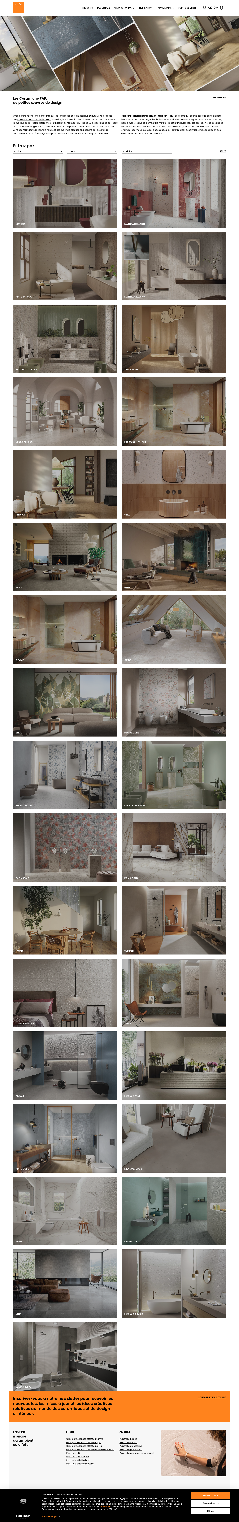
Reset (223, 151)
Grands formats (124, 7)
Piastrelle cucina (128, 1442)
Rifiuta (210, 1511)
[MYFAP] (216, 8)
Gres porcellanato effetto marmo (84, 1439)
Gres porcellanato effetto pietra (84, 1446)
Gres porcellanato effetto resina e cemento (90, 1449)
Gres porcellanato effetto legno (83, 1442)
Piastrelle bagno (128, 1439)
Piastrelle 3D (73, 1453)
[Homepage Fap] (18, 8)
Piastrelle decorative (77, 1456)
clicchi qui (106, 1506)
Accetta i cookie (210, 1495)
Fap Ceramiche (165, 7)
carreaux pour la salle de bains (34, 119)
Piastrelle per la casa (130, 1449)
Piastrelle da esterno (130, 1446)
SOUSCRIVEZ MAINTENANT (212, 1397)
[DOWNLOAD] (210, 8)
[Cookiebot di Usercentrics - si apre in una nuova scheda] (23, 1517)
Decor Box (103, 7)
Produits (87, 7)
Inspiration (145, 7)
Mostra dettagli (49, 1516)
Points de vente (187, 7)
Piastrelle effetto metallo (80, 1463)
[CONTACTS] (204, 8)
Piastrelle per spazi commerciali (136, 1453)
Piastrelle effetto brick (78, 1460)
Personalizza (209, 1503)
